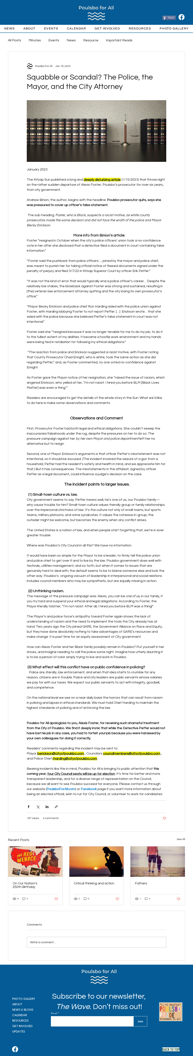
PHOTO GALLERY (23, 999)
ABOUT (17, 1004)
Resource (90, 40)
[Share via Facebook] (28, 806)
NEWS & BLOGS (22, 1010)
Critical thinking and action (94, 883)
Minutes (35, 40)
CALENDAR (19, 1015)
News (71, 40)
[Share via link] (56, 806)
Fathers (141, 883)
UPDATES (18, 1031)
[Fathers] (157, 861)
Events (53, 40)
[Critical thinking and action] (96, 861)
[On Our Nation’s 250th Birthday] (35, 861)
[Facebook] (181, 17)
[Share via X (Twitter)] (38, 806)
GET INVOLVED (22, 1026)
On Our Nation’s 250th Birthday (25, 885)
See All (181, 839)
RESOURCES (20, 1020)
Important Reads (119, 40)
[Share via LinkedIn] (47, 806)
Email (54, 1013)
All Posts (14, 40)
